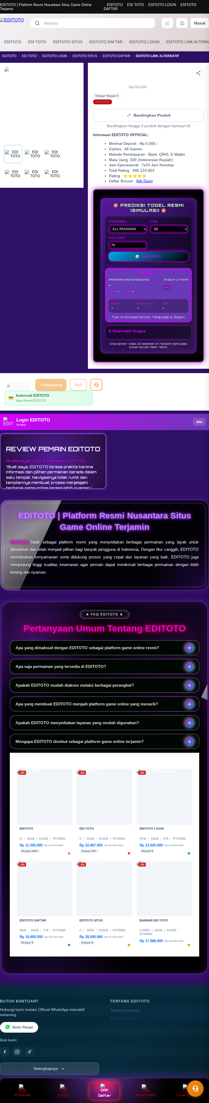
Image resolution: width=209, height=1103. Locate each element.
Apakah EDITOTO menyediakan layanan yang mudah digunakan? (77, 722)
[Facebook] (4, 1052)
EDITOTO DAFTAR (105, 42)
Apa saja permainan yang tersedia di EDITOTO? (61, 666)
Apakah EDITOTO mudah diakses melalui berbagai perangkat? (75, 685)
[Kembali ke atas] (197, 1075)
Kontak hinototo (123, 1018)
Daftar (104, 1095)
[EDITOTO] (12, 23)
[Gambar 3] (53, 154)
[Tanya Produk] (96, 385)
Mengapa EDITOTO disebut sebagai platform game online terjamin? (80, 741)
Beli (78, 385)
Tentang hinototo (125, 1010)
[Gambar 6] (53, 174)
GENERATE (148, 256)
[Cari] (37, 23)
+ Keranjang (51, 385)
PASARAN (117, 221)
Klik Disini (144, 181)
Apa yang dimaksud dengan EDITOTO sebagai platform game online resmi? (87, 647)
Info (199, 422)
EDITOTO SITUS (67, 42)
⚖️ (182, 23)
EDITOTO (115, 5)
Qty (8, 378)
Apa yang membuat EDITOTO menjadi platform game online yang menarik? (87, 704)
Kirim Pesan (23, 1027)
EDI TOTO (135, 5)
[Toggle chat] (195, 1088)
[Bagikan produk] (198, 73)
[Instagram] (17, 1052)
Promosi (22, 1095)
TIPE (154, 221)
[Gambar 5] (33, 174)
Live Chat (186, 1095)
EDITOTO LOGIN (162, 5)
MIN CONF (117, 237)
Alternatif (145, 1095)
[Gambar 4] (13, 174)
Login (63, 1095)
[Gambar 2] (33, 154)
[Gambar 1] (13, 154)
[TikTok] (29, 1052)
